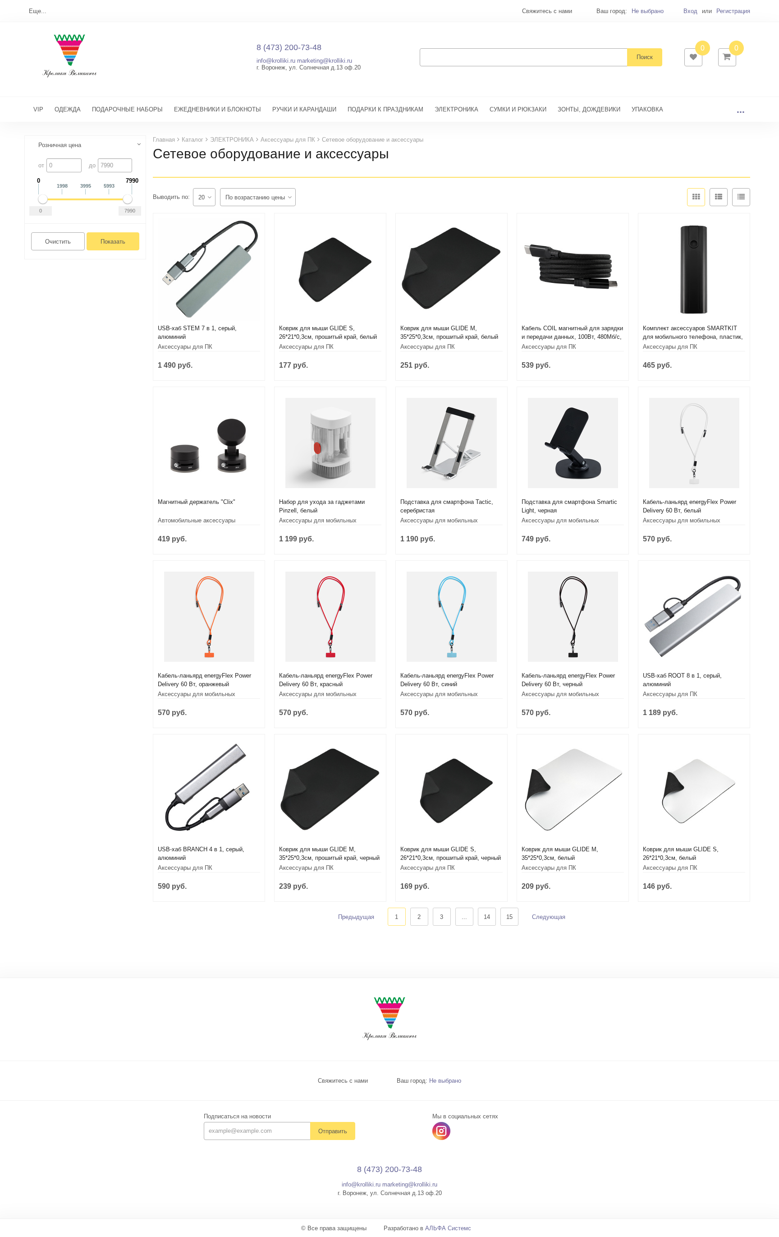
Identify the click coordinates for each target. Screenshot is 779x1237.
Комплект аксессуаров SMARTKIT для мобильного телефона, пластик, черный (693, 337)
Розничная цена (59, 145)
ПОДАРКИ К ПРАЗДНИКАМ (385, 109)
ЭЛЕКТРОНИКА (456, 109)
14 (487, 917)
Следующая (548, 917)
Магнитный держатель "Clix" (196, 501)
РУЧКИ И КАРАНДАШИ (304, 109)
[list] (719, 197)
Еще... (37, 11)
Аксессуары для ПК (185, 346)
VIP (38, 109)
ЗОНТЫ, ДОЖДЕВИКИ (589, 109)
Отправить (332, 1131)
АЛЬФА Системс (448, 1228)
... (741, 109)
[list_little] (741, 197)
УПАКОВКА (647, 109)
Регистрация (733, 11)
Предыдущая (356, 917)
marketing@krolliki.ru (324, 60)
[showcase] (696, 197)
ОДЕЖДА (68, 109)
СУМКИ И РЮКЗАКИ (518, 109)
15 (509, 917)
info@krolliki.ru (276, 60)
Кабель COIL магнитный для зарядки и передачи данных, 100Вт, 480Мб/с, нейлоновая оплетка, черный (572, 337)
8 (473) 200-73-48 (289, 47)
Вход (690, 11)
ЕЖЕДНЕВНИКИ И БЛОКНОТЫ (217, 109)
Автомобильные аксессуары (196, 520)
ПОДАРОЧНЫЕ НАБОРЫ (127, 109)
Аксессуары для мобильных (318, 520)
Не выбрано (648, 11)
